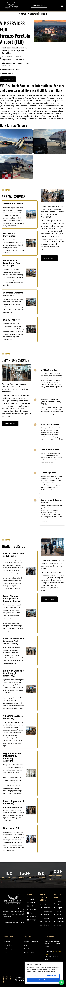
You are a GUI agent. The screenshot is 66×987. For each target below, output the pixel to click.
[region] (44, 973)
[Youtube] (3, 981)
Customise (35, 976)
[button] (62, 5)
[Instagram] (6, 977)
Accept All (43, 980)
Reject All (51, 976)
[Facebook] (3, 977)
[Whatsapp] (10, 977)
